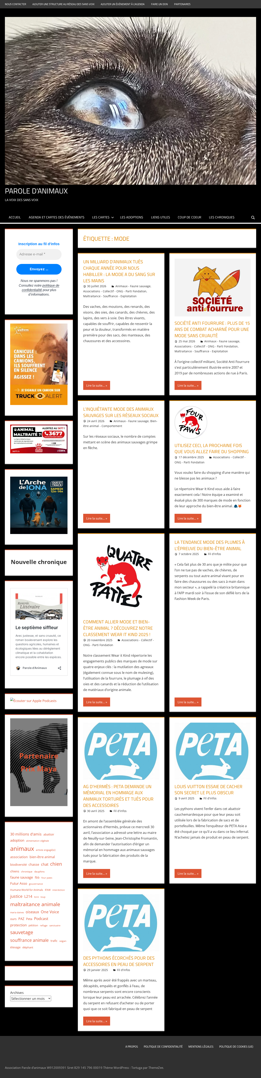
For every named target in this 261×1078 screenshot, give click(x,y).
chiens (14, 871)
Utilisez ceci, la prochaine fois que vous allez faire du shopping (212, 448)
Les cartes (100, 217)
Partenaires (182, 4)
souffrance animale (29, 940)
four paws (46, 877)
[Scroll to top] (254, 1071)
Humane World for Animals (26, 890)
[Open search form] (253, 217)
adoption (17, 840)
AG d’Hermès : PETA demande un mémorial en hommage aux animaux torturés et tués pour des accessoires (118, 796)
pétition (33, 925)
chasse (34, 864)
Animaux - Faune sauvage (132, 286)
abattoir (48, 834)
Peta (29, 919)
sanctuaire (54, 925)
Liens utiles (160, 217)
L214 (28, 896)
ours (13, 919)
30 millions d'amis (26, 834)
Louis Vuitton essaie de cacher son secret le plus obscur (208, 789)
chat (44, 864)
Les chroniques (221, 217)
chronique (26, 871)
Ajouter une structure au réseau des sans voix (63, 4)
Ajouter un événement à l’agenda (123, 4)
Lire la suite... (95, 385)
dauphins (39, 871)
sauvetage (21, 932)
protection (18, 925)
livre (36, 897)
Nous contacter (15, 4)
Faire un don (159, 4)
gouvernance (36, 883)
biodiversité (18, 864)
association (19, 857)
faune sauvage (21, 877)
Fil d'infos (214, 554)
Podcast (41, 918)
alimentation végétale (37, 840)
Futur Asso (18, 883)
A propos (131, 1046)
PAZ (21, 919)
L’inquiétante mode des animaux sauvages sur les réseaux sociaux (120, 412)
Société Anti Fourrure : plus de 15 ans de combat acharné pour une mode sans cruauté (212, 329)
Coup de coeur (189, 217)
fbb (37, 877)
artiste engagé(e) (45, 850)
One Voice (50, 911)
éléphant (27, 947)
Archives (17, 992)
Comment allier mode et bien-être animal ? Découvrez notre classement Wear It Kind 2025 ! (118, 628)
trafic (54, 941)
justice (16, 896)
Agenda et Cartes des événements (56, 217)
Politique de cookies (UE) (236, 1046)
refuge (44, 925)
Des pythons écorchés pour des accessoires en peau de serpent (119, 961)
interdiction (58, 889)
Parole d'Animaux (36, 190)
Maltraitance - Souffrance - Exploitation (110, 296)
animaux (22, 848)
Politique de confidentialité (163, 1046)
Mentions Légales (200, 1046)
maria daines (17, 912)
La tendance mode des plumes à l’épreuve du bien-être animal (210, 545)
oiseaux (32, 911)
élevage (15, 947)
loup (43, 896)
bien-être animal (42, 857)
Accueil (15, 217)
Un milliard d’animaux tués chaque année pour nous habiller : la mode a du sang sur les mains (119, 271)
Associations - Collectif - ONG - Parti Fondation (114, 291)
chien (56, 864)
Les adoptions (131, 217)
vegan (62, 940)
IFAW (48, 890)
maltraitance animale (35, 904)
